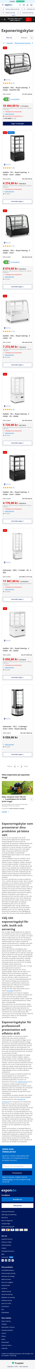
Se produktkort (15, 99)
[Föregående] (14, 766)
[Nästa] (21, 766)
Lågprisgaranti (9, 114)
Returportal (17, 1206)
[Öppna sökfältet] (20, 5)
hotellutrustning (22, 1082)
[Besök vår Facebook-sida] (6, 1261)
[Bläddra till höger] (33, 19)
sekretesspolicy (7, 1179)
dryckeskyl (10, 991)
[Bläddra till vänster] (1, 19)
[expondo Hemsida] (3, 43)
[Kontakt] (24, 5)
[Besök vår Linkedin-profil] (9, 1261)
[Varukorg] (31, 5)
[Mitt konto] (27, 5)
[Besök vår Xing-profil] (13, 1261)
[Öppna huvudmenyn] (2, 5)
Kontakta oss (17, 1199)
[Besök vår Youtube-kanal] (2, 1261)
